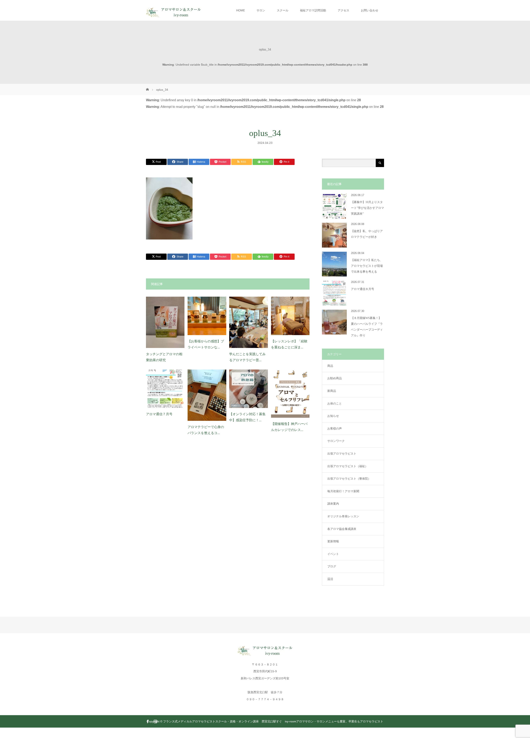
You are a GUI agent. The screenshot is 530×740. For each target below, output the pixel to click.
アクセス (343, 10)
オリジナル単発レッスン (343, 516)
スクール (282, 10)
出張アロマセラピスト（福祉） (347, 466)
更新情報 (333, 541)
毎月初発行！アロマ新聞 (343, 491)
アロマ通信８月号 (362, 289)
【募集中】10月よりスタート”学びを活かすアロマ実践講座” (367, 208)
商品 (330, 365)
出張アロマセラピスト (341, 453)
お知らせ (333, 416)
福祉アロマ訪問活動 (313, 10)
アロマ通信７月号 (159, 414)
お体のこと (334, 403)
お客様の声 (334, 428)
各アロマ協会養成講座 (341, 529)
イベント (333, 554)
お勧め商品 (334, 378)
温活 (330, 579)
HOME (240, 10)
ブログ (331, 566)
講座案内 (333, 503)
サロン (261, 10)
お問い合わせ (369, 10)
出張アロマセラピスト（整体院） (349, 478)
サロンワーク (336, 441)
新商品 (331, 390)
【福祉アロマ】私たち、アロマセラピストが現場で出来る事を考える (367, 266)
